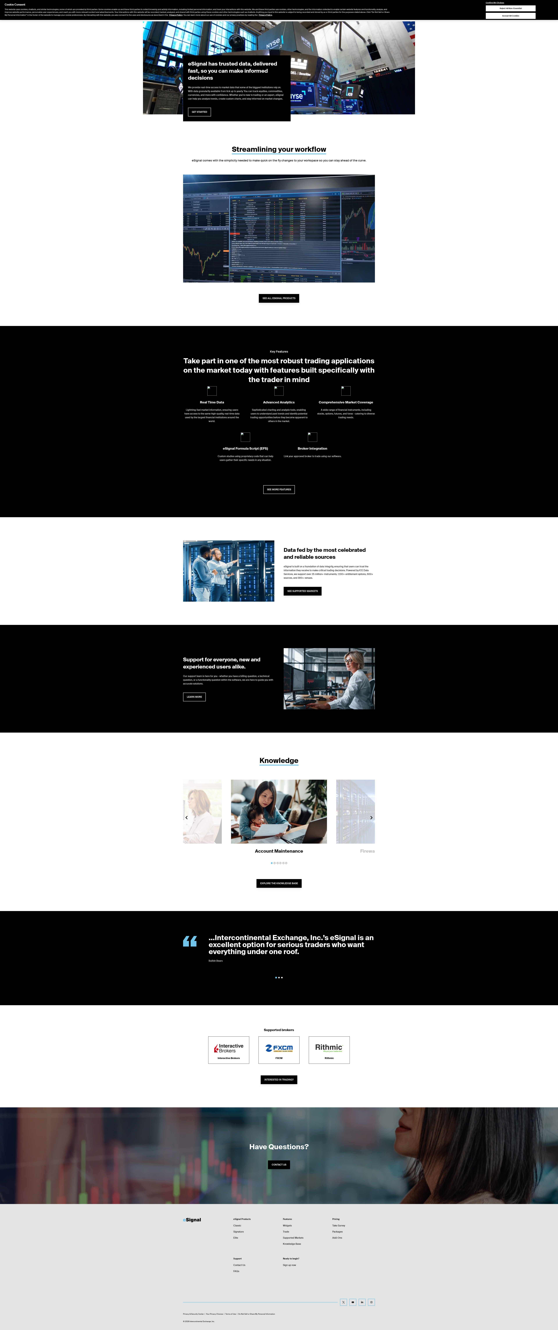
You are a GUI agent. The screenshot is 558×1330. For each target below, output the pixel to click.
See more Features (279, 489)
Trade (286, 1231)
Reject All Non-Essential (511, 8)
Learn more (194, 696)
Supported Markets (293, 1237)
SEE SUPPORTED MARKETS (302, 591)
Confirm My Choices (495, 3)
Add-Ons (337, 1237)
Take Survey (338, 1225)
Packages (337, 1231)
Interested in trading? (279, 1079)
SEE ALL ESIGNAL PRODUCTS (279, 298)
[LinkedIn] (362, 1302)
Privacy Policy (176, 15)
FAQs (236, 1271)
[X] (343, 1302)
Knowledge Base (292, 1243)
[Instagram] (371, 1302)
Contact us (279, 1164)
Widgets (287, 1225)
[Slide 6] (286, 863)
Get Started (199, 111)
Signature (238, 1231)
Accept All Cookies (510, 16)
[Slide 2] (275, 863)
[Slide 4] (280, 863)
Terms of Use (230, 1314)
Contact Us (239, 1265)
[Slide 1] (272, 863)
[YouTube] (352, 1302)
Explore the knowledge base (279, 883)
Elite (235, 1237)
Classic (237, 1225)
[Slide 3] (277, 863)
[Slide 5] (283, 863)
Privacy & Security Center (193, 1314)
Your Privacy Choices (214, 1314)
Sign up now (289, 1265)
